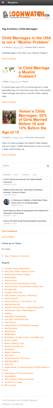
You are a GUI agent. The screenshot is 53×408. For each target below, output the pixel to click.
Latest (15, 175)
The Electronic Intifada (13, 382)
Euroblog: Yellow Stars (13, 292)
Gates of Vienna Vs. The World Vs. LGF (20, 301)
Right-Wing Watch (11, 361)
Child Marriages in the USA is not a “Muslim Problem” (26, 40)
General (42, 47)
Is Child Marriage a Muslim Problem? (34, 72)
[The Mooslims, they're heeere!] (26, 18)
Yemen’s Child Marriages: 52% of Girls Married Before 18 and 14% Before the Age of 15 (24, 121)
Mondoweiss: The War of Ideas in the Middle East (24, 337)
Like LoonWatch (9, 231)
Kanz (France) (10, 322)
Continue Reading (9, 58)
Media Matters (10, 331)
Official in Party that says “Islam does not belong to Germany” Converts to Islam (23, 191)
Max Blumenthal (10, 328)
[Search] (48, 166)
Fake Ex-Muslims (11, 298)
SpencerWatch (10, 376)
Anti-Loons (29, 137)
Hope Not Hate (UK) (12, 304)
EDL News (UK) (10, 289)
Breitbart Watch (32, 47)
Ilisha (6, 81)
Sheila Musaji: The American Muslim (18, 373)
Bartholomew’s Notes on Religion (17, 274)
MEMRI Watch (10, 334)
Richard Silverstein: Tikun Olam (16, 358)
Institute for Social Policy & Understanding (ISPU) (24, 307)
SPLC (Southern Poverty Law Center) (19, 379)
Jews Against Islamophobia (15, 316)
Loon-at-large (39, 137)
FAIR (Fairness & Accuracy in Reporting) (20, 295)
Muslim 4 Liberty (11, 340)
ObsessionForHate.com (13, 346)
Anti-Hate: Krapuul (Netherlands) (17, 268)
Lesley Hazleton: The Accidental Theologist (21, 325)
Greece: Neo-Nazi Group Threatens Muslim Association (24, 221)
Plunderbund (9, 349)
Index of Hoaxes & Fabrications (16, 256)
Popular (6, 175)
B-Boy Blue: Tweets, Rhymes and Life (19, 271)
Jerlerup (7, 47)
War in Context (10, 385)
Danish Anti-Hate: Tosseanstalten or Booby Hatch (24, 286)
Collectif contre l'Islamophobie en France (20, 283)
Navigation (13, 2)
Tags (34, 175)
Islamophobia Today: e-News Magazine (19, 310)
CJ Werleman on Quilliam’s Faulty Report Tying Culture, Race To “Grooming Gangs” (29, 201)
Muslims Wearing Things (14, 343)
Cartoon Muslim (10, 280)
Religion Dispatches (12, 352)
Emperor (7, 137)
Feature (25, 81)
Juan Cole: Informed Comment (16, 319)
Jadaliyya (8, 313)
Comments (25, 175)
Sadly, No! (8, 364)
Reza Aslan (9, 355)
